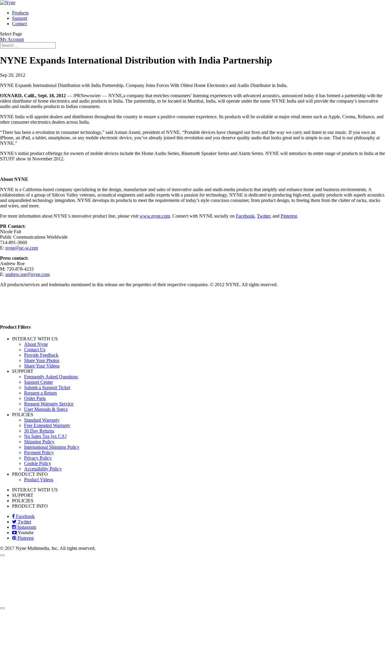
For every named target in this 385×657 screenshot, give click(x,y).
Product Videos (38, 479)
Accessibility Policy (43, 468)
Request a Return (40, 392)
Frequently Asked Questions (51, 376)
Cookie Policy (37, 463)
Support (19, 18)
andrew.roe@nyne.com (27, 274)
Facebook (245, 215)
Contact (19, 23)
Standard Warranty (42, 420)
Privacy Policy (38, 457)
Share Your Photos (41, 360)
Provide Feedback (41, 355)
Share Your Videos (42, 365)
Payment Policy (39, 452)
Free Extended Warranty (47, 425)
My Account (12, 39)
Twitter (263, 215)
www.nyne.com (155, 215)
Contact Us (34, 349)
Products (20, 12)
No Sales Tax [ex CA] (45, 436)
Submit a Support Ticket (47, 387)
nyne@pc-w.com (21, 247)
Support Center (38, 382)
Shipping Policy (39, 441)
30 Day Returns (39, 430)
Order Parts (35, 398)
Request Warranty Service (48, 403)
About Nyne (36, 344)
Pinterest (289, 215)
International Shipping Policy (51, 447)
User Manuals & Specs (46, 409)
